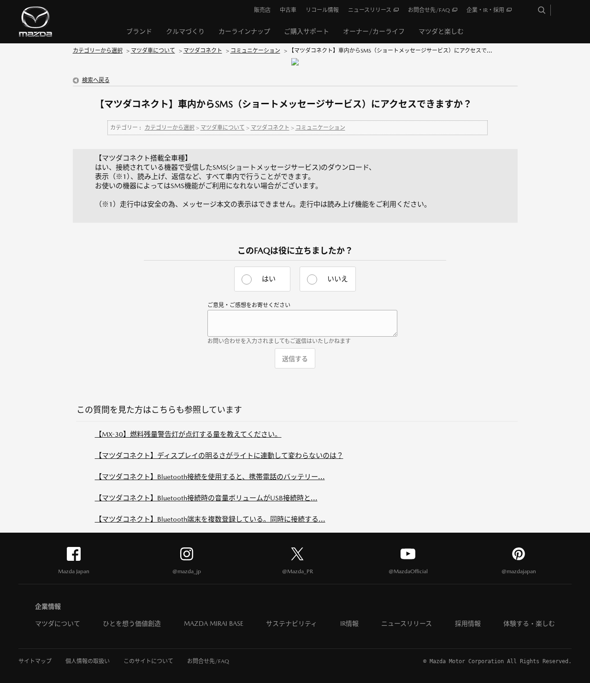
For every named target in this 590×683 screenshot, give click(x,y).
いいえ (337, 279)
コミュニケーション (255, 51)
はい (269, 279)
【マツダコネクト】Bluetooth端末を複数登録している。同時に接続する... (210, 519)
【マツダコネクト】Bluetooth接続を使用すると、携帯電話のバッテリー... (210, 477)
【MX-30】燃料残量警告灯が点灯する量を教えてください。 (188, 434)
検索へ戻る (96, 80)
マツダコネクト (202, 51)
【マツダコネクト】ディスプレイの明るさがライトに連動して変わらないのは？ (219, 455)
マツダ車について (153, 51)
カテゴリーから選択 (98, 51)
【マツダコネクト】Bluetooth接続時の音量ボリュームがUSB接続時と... (206, 498)
